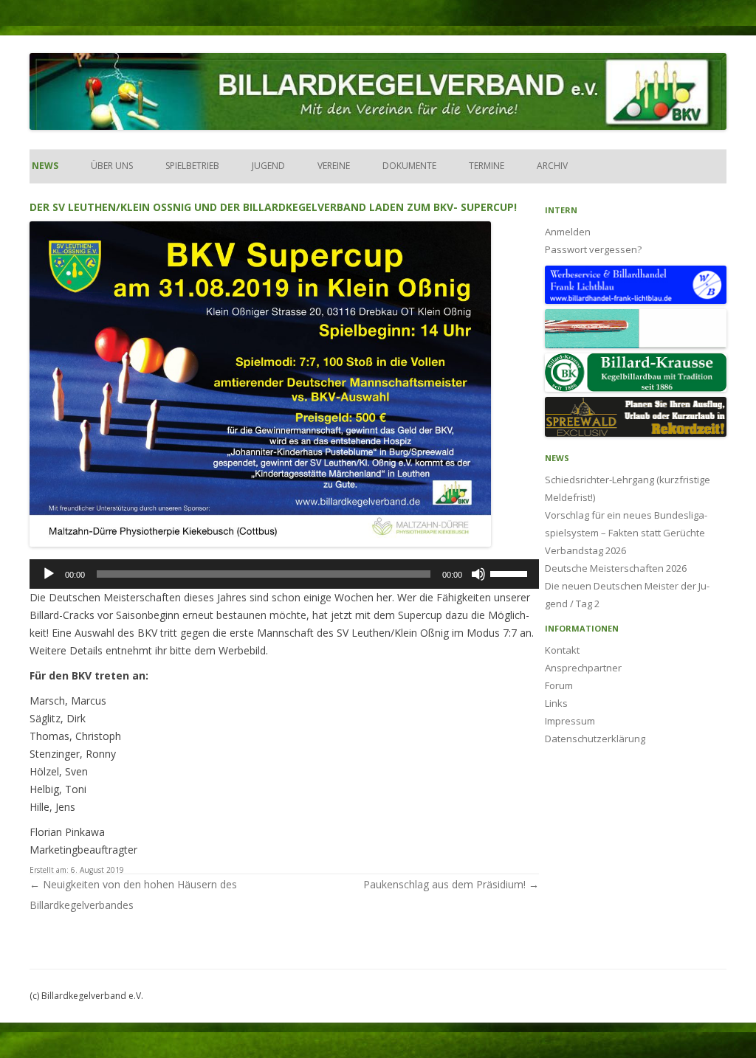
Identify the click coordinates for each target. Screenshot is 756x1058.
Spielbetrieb (192, 165)
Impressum (570, 720)
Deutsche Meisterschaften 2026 (616, 568)
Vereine (333, 165)
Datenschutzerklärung (595, 738)
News (44, 165)
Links (556, 703)
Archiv (552, 165)
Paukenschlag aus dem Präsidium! (451, 884)
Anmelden (568, 231)
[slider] (511, 572)
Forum (559, 685)
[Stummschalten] (478, 574)
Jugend (268, 165)
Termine (486, 165)
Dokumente (409, 165)
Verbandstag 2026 (585, 550)
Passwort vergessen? (593, 249)
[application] (284, 574)
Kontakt (562, 650)
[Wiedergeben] (48, 574)
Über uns (112, 165)
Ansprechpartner (583, 667)
